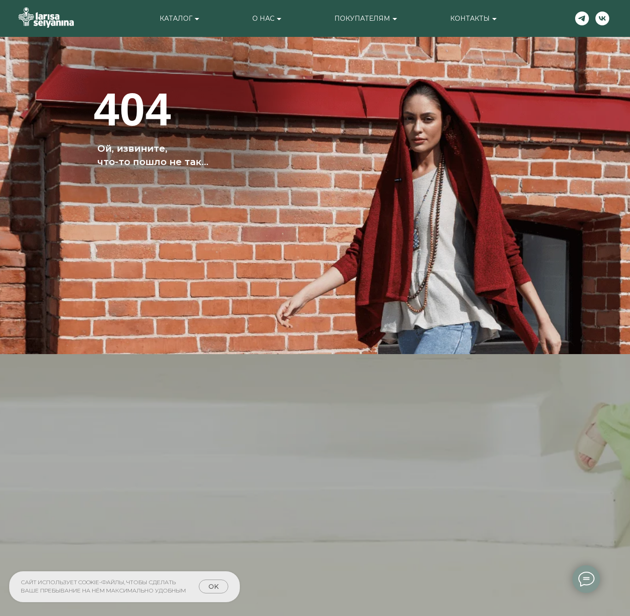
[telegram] (582, 18)
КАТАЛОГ (176, 18)
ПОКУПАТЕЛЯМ (362, 18)
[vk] (602, 18)
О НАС (263, 18)
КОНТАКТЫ (470, 18)
